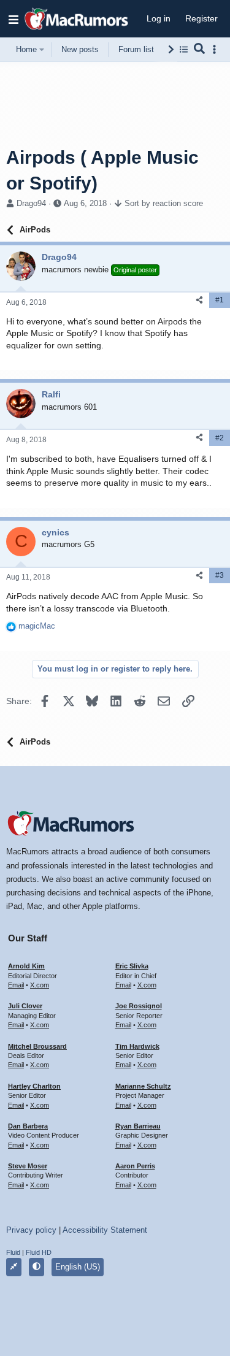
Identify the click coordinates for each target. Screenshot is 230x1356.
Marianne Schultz (143, 1086)
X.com (39, 985)
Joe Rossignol (138, 1005)
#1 (219, 300)
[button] (13, 19)
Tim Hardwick (137, 1046)
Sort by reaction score (164, 203)
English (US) (77, 1266)
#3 (219, 575)
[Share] (199, 300)
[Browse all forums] (183, 49)
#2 (219, 438)
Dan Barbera (28, 1126)
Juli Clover (25, 1005)
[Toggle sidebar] (216, 49)
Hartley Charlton (34, 1086)
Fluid (13, 1252)
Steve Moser (27, 1166)
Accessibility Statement (105, 1230)
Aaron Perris (135, 1166)
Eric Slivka (131, 966)
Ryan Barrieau (138, 1126)
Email (16, 985)
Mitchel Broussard (37, 1046)
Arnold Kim (26, 966)
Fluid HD (39, 1252)
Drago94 (31, 203)
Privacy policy (31, 1230)
